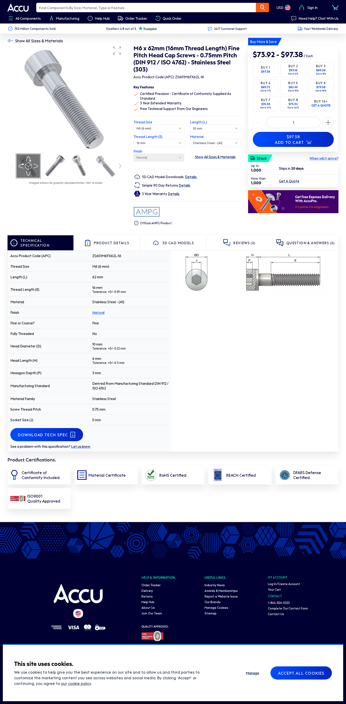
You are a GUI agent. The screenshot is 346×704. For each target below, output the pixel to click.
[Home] (78, 593)
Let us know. (81, 446)
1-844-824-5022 (279, 602)
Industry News (215, 585)
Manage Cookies (216, 607)
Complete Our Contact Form (288, 608)
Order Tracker (151, 585)
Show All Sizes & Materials (39, 40)
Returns (147, 596)
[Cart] (335, 7)
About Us (148, 607)
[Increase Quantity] (258, 122)
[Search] (262, 7)
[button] (117, 50)
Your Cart (274, 589)
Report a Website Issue (221, 596)
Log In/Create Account (284, 584)
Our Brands (213, 602)
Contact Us (276, 614)
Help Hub (147, 602)
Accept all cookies (301, 673)
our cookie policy (76, 683)
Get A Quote (289, 181)
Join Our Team (151, 613)
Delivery (147, 590)
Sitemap (211, 613)
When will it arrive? (324, 158)
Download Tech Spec (43, 434)
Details (191, 177)
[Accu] (18, 7)
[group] (66, 98)
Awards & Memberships (221, 590)
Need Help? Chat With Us (318, 18)
